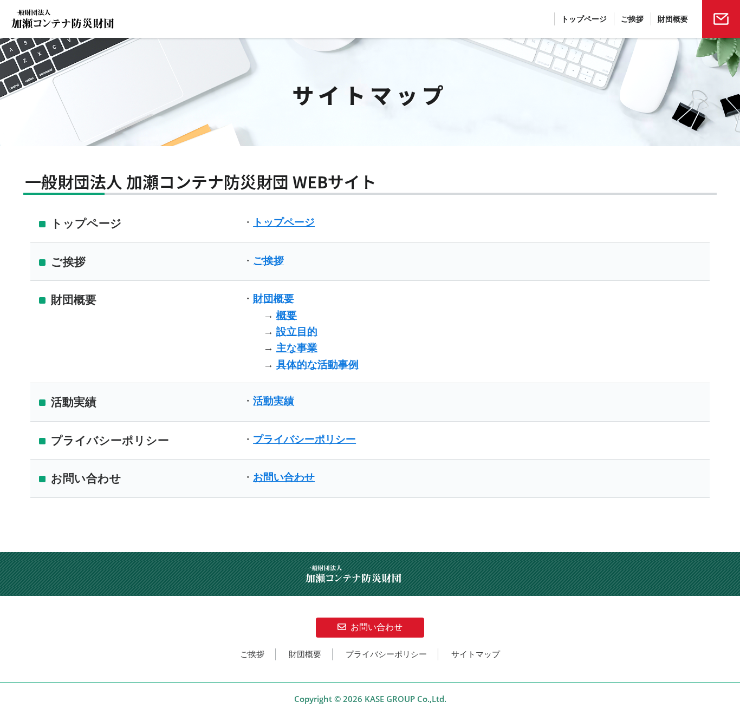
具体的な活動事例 (317, 364)
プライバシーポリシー (304, 439)
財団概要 (273, 298)
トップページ (284, 222)
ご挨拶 (268, 260)
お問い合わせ (284, 477)
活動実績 (273, 400)
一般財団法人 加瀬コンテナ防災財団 (80, 19)
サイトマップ (475, 654)
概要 (286, 315)
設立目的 (296, 331)
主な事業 (296, 347)
